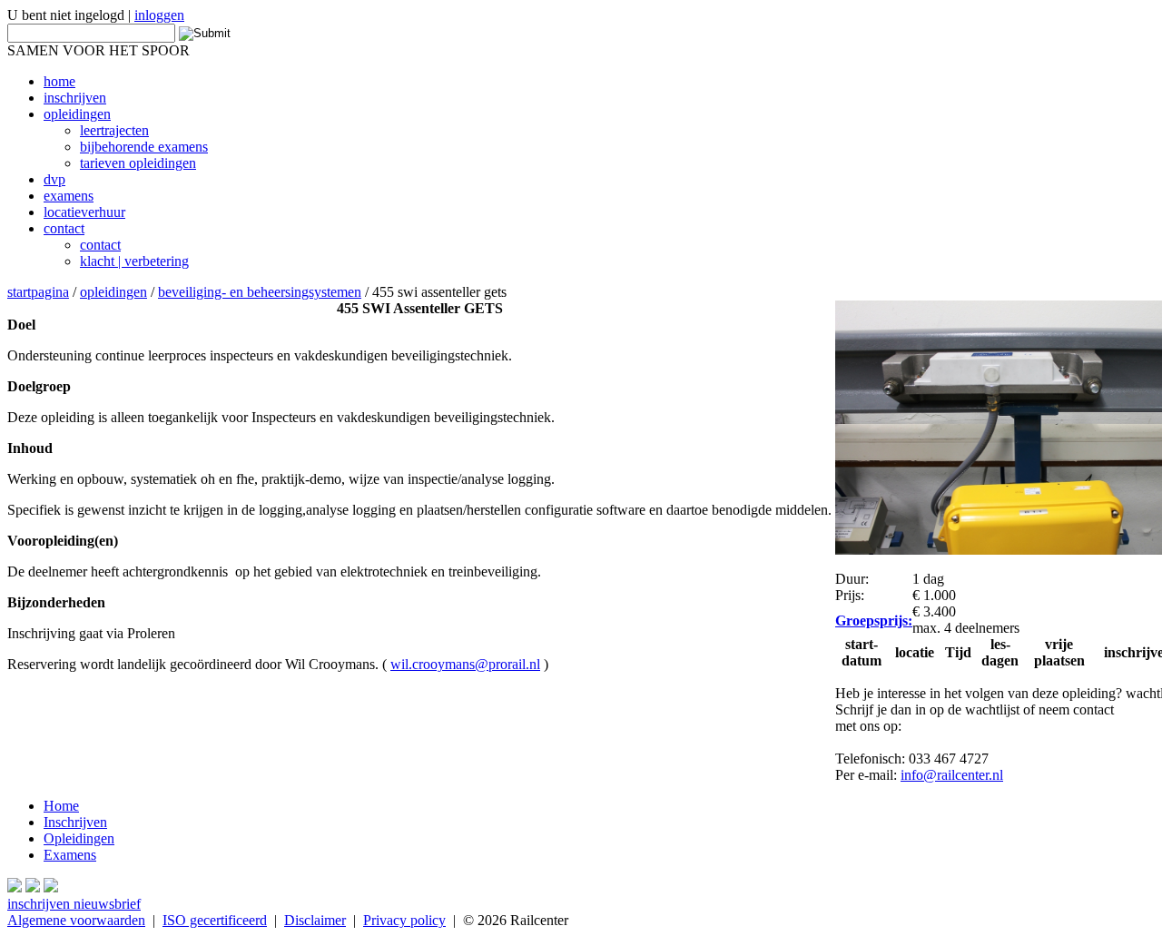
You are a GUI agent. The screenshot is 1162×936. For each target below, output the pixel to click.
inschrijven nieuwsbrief (74, 903)
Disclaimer (315, 920)
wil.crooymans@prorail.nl (465, 664)
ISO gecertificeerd (214, 920)
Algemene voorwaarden (76, 920)
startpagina (38, 292)
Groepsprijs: (873, 620)
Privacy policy (404, 920)
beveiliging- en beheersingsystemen (259, 292)
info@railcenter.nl (952, 775)
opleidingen (113, 292)
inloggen (159, 15)
